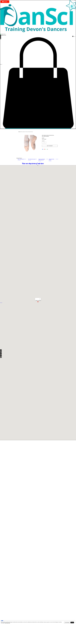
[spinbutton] (44, 142)
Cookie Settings (67, 622)
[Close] (74, 622)
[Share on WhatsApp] (45, 149)
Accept (72, 622)
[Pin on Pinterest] (44, 149)
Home (19, 131)
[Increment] (45, 142)
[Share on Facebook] (42, 149)
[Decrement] (42, 142)
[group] (38, 160)
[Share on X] (47, 149)
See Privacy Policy (7, 622)
